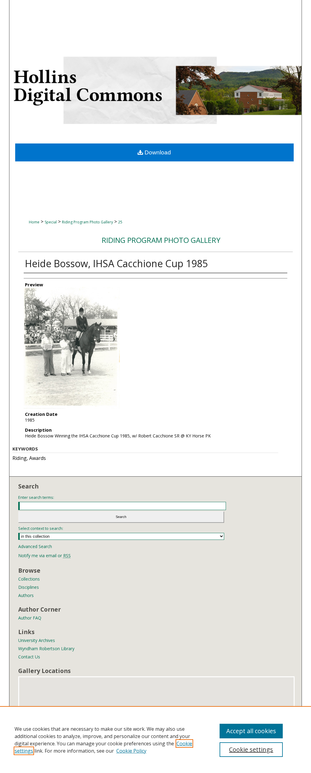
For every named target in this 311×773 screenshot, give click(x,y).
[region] (155, 739)
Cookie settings (251, 749)
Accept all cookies (251, 731)
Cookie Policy (131, 750)
